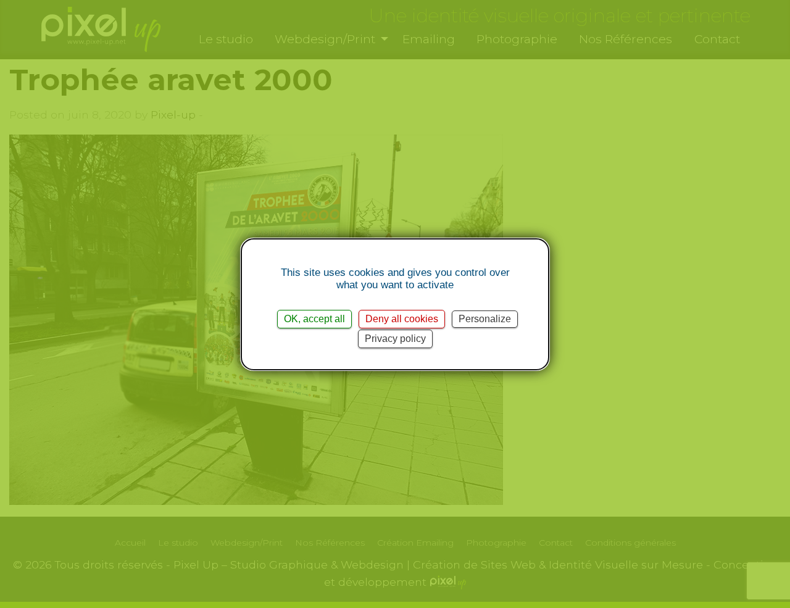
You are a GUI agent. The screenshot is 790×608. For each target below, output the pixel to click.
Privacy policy (395, 338)
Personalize (485, 319)
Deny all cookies (401, 319)
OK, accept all (314, 319)
